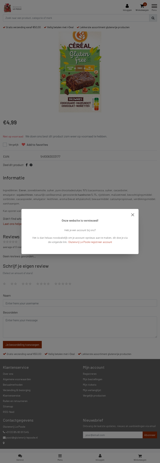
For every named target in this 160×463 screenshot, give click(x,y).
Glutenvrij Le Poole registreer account (90, 242)
